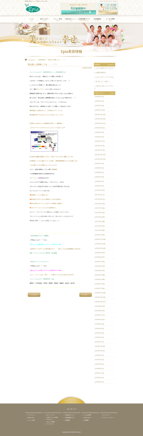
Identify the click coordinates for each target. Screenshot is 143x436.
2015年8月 (98, 310)
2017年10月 (99, 199)
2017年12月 (99, 190)
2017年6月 (98, 212)
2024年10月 (99, 123)
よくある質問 (87, 415)
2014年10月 (99, 351)
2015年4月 (98, 328)
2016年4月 (98, 275)
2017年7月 (98, 208)
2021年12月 (99, 150)
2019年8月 (98, 168)
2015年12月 (99, 292)
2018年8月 (98, 172)
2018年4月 (98, 177)
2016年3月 (98, 279)
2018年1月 (98, 186)
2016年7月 (98, 261)
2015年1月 (98, 342)
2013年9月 (98, 364)
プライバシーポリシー (112, 1)
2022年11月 (98, 145)
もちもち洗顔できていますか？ (105, 68)
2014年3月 (98, 355)
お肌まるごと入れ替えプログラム (52, 418)
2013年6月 (98, 377)
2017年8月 (98, 203)
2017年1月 (98, 235)
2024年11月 (98, 119)
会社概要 (86, 420)
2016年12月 (99, 239)
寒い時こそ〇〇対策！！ (103, 81)
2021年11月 (98, 154)
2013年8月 (98, 368)
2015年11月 (98, 297)
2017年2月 (98, 230)
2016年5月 (98, 270)
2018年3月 (98, 181)
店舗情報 (67, 420)
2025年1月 (98, 110)
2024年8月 (98, 132)
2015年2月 (98, 337)
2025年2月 (98, 105)
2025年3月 (98, 101)
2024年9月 (98, 128)
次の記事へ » (85, 294)
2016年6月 (98, 266)
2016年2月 (98, 284)
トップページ (31, 415)
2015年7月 (98, 315)
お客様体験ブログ (70, 417)
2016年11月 (98, 244)
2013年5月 (98, 382)
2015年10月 (99, 301)
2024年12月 (99, 114)
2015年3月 (98, 333)
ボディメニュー (50, 415)
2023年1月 (98, 137)
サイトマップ (103, 1)
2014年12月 (99, 346)
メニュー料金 (31, 420)
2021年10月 (99, 159)
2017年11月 (98, 194)
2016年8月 (98, 257)
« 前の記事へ (34, 294)
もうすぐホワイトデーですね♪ (104, 77)
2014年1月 (98, 359)
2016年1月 (98, 288)
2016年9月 (98, 252)
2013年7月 (98, 373)
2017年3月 (98, 226)
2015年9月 (98, 306)
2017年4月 (98, 221)
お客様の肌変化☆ (100, 72)
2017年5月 (98, 217)
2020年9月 (98, 163)
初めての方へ (31, 417)
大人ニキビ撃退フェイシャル (50, 422)
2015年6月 (98, 319)
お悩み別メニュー (70, 415)
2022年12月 (99, 141)
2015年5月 (98, 324)
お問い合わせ (87, 417)
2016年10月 (99, 248)
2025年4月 (98, 96)
